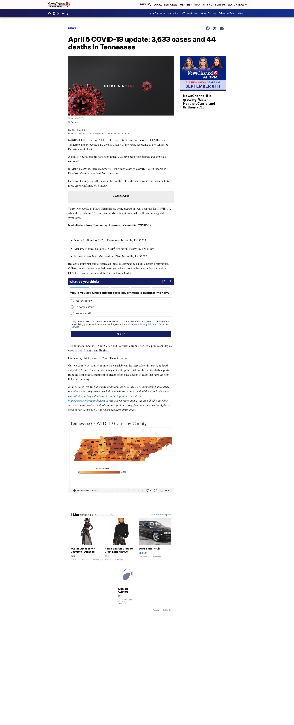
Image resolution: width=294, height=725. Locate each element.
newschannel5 (50, 13)
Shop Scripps (216, 4)
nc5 (59, 13)
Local (158, 4)
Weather (185, 4)
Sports (199, 4)
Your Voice (173, 13)
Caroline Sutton (80, 130)
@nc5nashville (68, 13)
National (170, 4)
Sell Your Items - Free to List (108, 515)
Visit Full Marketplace (161, 515)
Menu (144, 4)
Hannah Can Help (208, 13)
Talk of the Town (226, 13)
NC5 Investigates (189, 13)
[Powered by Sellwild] (166, 610)
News (72, 28)
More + (241, 13)
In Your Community (156, 13)
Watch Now (236, 4)
